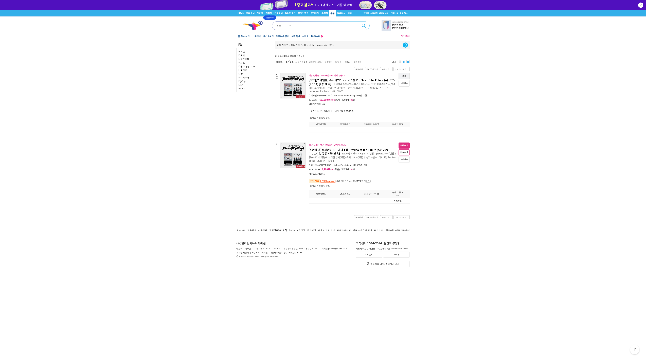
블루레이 (341, 13)
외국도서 (278, 13)
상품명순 (329, 62)
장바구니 (404, 13)
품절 (404, 76)
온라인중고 (303, 13)
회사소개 (240, 230)
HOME (241, 13)
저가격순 (358, 62)
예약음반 (296, 36)
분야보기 (245, 36)
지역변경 (367, 181)
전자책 (260, 13)
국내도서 (250, 13)
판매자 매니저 (344, 230)
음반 (332, 13)
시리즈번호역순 (316, 62)
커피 (350, 13)
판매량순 (280, 62)
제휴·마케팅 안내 (326, 230)
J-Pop (242, 81)
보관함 (403, 83)
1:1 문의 (369, 254)
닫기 (641, 5)
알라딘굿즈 (290, 13)
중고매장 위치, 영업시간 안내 (384, 264)
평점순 (338, 62)
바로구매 (404, 152)
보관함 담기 (386, 69)
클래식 (257, 36)
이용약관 (262, 230)
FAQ (396, 254)
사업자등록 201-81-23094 (266, 249)
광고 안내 (379, 230)
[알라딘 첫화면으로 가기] (254, 25)
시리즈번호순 (301, 62)
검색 (363, 26)
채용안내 (251, 230)
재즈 (242, 62)
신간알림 (405, 45)
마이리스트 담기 (401, 69)
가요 (242, 51)
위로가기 (635, 350)
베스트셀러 (268, 36)
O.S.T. (242, 88)
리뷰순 (348, 62)
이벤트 (305, 36)
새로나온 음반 (282, 36)
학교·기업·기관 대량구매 (398, 230)
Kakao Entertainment (344, 95)
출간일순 (289, 62)
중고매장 (315, 13)
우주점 (324, 13)
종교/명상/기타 (247, 66)
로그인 (366, 13)
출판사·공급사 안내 (362, 230)
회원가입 (374, 13)
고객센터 (394, 13)
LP (241, 84)
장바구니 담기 (372, 69)
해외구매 (405, 36)
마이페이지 (383, 13)
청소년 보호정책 (297, 230)
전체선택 (359, 69)
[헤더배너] (396, 25)
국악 (242, 55)
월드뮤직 (244, 59)
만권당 (269, 13)
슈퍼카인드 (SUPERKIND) (320, 95)
